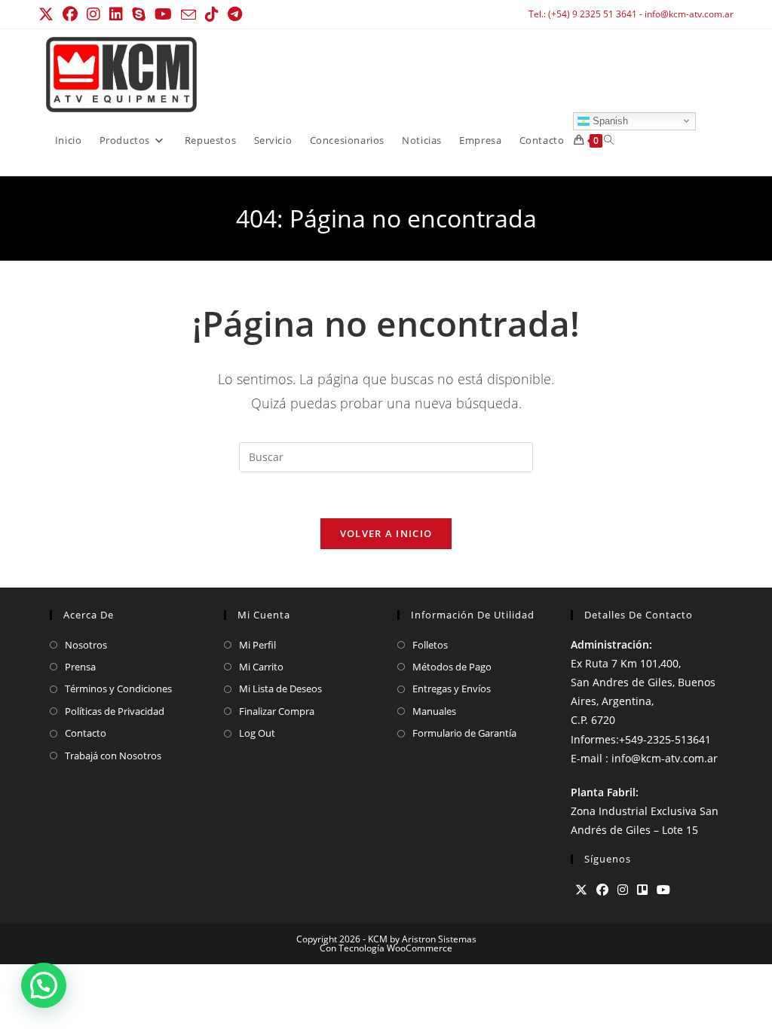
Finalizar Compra (276, 711)
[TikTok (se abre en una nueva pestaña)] (212, 14)
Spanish (609, 120)
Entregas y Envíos (451, 688)
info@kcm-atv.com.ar (689, 14)
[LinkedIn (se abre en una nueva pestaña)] (116, 14)
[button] (43, 985)
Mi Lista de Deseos (280, 688)
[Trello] (642, 890)
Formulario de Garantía (464, 733)
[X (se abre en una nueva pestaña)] (48, 14)
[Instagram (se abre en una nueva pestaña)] (93, 14)
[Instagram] (622, 890)
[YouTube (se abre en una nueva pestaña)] (163, 14)
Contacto (85, 733)
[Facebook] (602, 890)
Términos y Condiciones (118, 688)
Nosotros (86, 645)
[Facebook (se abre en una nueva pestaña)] (70, 14)
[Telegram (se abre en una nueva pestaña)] (235, 14)
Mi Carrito (261, 666)
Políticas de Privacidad (114, 711)
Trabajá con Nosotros (113, 755)
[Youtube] (663, 890)
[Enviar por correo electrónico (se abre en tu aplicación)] (188, 15)
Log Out (257, 733)
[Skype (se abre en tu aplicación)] (138, 14)
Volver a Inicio (386, 533)
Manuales (434, 711)
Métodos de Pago (452, 666)
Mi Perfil (257, 645)
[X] (581, 890)
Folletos (430, 645)
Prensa (80, 666)
